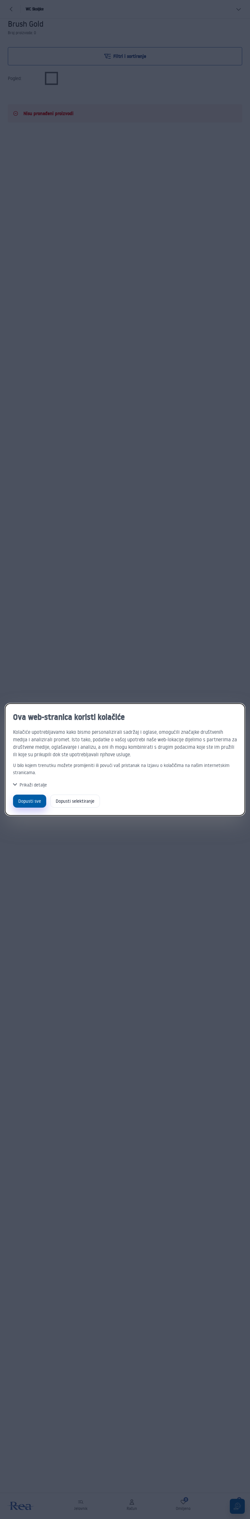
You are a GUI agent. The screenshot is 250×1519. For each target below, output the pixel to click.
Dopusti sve (29, 801)
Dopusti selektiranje (75, 801)
